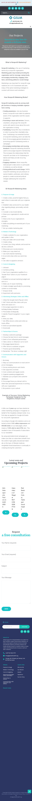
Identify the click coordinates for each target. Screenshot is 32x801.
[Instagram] (22, 8)
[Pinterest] (16, 8)
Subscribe (24, 627)
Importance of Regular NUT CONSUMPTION (16, 735)
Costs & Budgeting (8, 672)
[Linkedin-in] (19, 8)
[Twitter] (12, 8)
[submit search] (29, 13)
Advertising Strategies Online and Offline (8, 675)
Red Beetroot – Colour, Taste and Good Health (15, 760)
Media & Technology (8, 669)
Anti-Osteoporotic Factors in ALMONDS (4, 497)
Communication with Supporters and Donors (8, 682)
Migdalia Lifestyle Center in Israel (13, 784)
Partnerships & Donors (7, 678)
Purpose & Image (7, 667)
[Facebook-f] (9, 8)
